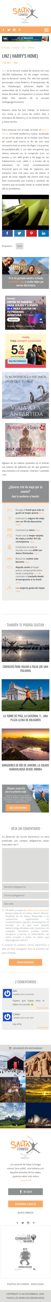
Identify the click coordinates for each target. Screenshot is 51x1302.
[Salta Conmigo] (25, 1147)
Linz (23, 47)
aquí (41, 512)
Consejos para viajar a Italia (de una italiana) (25, 668)
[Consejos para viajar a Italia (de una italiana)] (26, 646)
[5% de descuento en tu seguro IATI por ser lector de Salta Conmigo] (25, 38)
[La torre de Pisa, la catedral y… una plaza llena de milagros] (26, 695)
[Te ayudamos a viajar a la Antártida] (25, 395)
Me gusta (28, 1191)
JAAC (16, 62)
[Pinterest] (19, 29)
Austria (15, 47)
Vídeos (31, 47)
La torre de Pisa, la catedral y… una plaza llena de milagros (25, 718)
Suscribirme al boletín (25, 1204)
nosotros (25, 1180)
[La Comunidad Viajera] (25, 1237)
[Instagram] (14, 29)
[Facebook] (3, 29)
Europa (6, 47)
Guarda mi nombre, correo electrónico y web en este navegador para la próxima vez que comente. (25, 948)
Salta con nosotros (18, 807)
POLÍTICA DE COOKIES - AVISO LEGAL (25, 1284)
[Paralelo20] (25, 1258)
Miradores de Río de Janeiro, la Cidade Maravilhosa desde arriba (25, 767)
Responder (42, 1008)
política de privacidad (37, 910)
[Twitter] (9, 29)
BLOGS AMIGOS (25, 1212)
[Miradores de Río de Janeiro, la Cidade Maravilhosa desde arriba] (26, 744)
